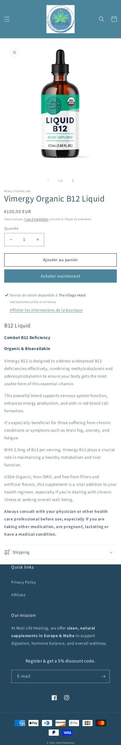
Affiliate (18, 594)
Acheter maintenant (60, 276)
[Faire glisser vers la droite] (73, 180)
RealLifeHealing (65, 742)
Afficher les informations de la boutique (46, 309)
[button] (7, 19)
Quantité (11, 228)
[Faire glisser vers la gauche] (48, 180)
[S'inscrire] (103, 676)
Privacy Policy (23, 582)
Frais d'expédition (36, 219)
